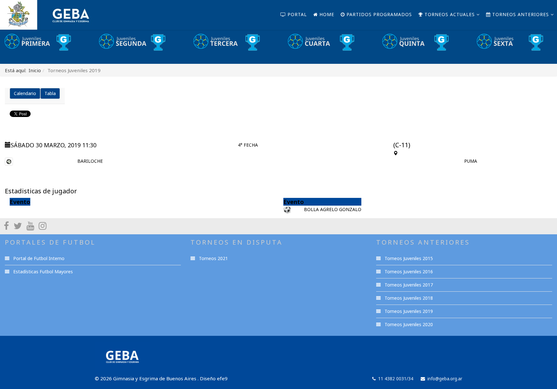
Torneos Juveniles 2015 (408, 258)
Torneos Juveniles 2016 (408, 271)
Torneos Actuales (449, 14)
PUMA (470, 161)
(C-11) (401, 145)
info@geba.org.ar (444, 379)
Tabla (50, 93)
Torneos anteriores (520, 14)
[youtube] (30, 225)
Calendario (25, 93)
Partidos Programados (378, 14)
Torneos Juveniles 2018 (408, 298)
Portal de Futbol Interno (38, 258)
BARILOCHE (90, 161)
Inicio (35, 70)
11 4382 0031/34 (395, 379)
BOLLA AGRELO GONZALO (332, 209)
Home (326, 14)
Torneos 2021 (213, 258)
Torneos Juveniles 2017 (408, 285)
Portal (296, 14)
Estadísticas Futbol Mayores (42, 271)
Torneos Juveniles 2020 (408, 324)
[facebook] (6, 225)
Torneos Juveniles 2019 (408, 311)
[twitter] (18, 225)
